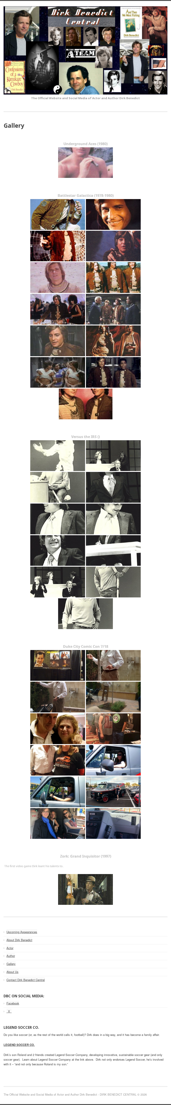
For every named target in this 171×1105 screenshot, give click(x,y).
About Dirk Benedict (19, 940)
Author (10, 956)
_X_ (9, 1011)
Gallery (11, 964)
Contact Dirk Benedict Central (25, 980)
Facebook (12, 1003)
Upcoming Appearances (21, 932)
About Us (12, 972)
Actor (9, 948)
